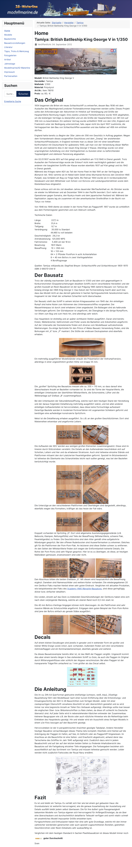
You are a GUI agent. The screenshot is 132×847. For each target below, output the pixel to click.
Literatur (8, 47)
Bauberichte (10, 39)
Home (7, 30)
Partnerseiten (10, 76)
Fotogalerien (10, 55)
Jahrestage (9, 63)
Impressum (9, 72)
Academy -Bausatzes (84, 588)
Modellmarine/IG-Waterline (17, 68)
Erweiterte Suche (12, 101)
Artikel (7, 59)
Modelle (8, 34)
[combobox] (10, 94)
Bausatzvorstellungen (14, 43)
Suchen (24, 94)
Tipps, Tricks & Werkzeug (16, 51)
